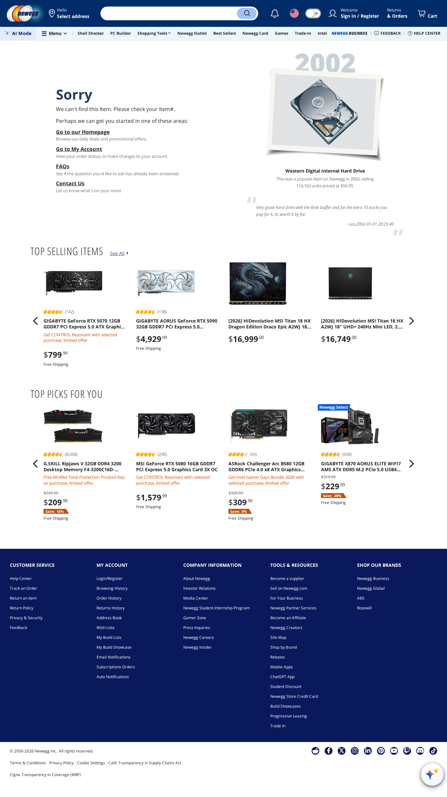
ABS (361, 598)
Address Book (109, 618)
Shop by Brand (283, 647)
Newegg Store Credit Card (294, 696)
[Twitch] (407, 750)
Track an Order (23, 588)
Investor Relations (199, 588)
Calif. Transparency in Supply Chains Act (144, 763)
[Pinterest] (381, 750)
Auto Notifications (113, 676)
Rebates (277, 657)
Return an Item (23, 598)
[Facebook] (329, 750)
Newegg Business (373, 578)
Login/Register (110, 578)
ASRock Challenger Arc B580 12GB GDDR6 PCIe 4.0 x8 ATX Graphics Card (266, 467)
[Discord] (420, 750)
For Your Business (286, 598)
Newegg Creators (286, 627)
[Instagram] (354, 750)
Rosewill (364, 608)
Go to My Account (79, 149)
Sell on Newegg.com (288, 588)
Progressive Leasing (288, 716)
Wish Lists (106, 627)
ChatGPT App (282, 676)
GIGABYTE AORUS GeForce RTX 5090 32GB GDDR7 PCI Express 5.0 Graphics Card (176, 324)
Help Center (21, 578)
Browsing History (112, 588)
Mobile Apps (281, 667)
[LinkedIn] (367, 750)
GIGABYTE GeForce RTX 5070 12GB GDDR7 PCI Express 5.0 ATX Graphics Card (84, 324)
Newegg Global (371, 588)
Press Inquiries (196, 627)
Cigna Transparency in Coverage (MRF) (45, 774)
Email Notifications (114, 657)
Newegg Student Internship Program (216, 608)
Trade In (277, 726)
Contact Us (70, 183)
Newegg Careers (198, 637)
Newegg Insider (197, 647)
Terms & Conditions (28, 763)
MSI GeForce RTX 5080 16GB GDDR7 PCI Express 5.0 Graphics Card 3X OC (177, 467)
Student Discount (285, 686)
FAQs (62, 166)
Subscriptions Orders (116, 667)
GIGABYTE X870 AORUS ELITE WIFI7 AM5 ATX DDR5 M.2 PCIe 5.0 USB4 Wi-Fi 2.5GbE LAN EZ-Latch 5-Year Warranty (361, 467)
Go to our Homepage (83, 132)
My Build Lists (109, 637)
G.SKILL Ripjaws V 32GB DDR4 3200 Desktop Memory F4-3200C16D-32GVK (82, 467)
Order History (109, 598)
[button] (69, 13)
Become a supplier (287, 578)
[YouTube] (394, 750)
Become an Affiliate (288, 618)
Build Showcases (285, 706)
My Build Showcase (114, 647)
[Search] (247, 13)
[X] (342, 750)
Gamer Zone (194, 618)
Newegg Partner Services (293, 608)
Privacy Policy (61, 763)
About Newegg (196, 578)
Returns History (111, 608)
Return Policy (21, 608)
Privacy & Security (26, 618)
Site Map (278, 637)
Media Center (195, 598)
